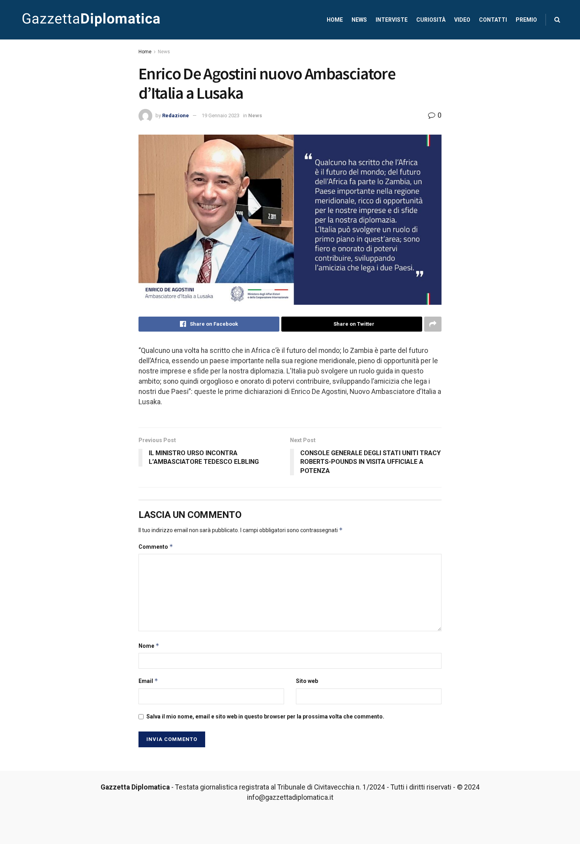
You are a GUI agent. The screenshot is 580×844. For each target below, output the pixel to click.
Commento (155, 546)
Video (462, 20)
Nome (148, 645)
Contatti (493, 20)
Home (335, 20)
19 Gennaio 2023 (220, 115)
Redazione (175, 115)
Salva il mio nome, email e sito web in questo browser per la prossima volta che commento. (265, 716)
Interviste (392, 20)
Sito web (307, 681)
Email (148, 681)
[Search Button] (557, 19)
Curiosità (430, 20)
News (359, 20)
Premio (526, 20)
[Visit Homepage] (91, 19)
